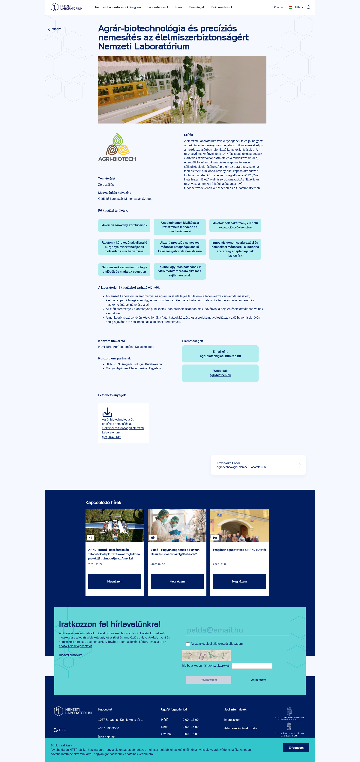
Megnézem (114, 581)
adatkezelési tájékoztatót (75, 646)
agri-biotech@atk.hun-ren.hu (220, 356)
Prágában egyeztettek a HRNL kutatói (239, 550)
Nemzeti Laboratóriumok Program (118, 7)
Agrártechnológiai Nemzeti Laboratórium (241, 467)
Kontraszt (280, 7)
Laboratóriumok (158, 7)
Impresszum (232, 719)
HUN (297, 7)
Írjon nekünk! (106, 737)
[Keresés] (307, 6)
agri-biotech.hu (220, 375)
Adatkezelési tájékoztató (240, 728)
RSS (62, 729)
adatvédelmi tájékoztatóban (232, 749)
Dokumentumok (222, 7)
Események (197, 7)
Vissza (56, 29)
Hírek (178, 7)
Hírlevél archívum (70, 655)
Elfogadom (296, 747)
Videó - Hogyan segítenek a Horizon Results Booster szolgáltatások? (175, 552)
